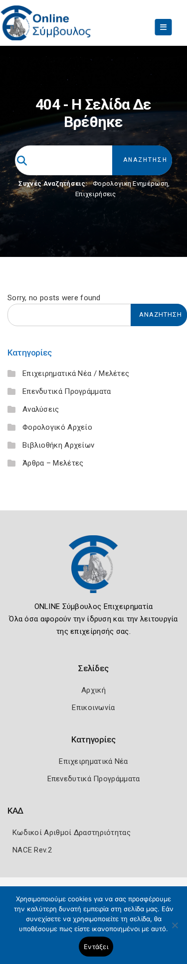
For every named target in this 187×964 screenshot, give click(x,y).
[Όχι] (175, 930)
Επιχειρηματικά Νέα (93, 761)
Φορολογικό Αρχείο (57, 427)
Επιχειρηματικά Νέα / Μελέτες (75, 373)
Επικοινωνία (93, 707)
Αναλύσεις (40, 409)
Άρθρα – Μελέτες (53, 463)
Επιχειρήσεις (95, 194)
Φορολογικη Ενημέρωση (130, 183)
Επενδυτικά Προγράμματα (66, 391)
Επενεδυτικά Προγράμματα (93, 778)
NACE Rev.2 (32, 849)
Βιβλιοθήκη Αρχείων (58, 445)
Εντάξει (96, 947)
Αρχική (93, 690)
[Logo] (94, 572)
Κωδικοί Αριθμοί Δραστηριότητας (71, 832)
